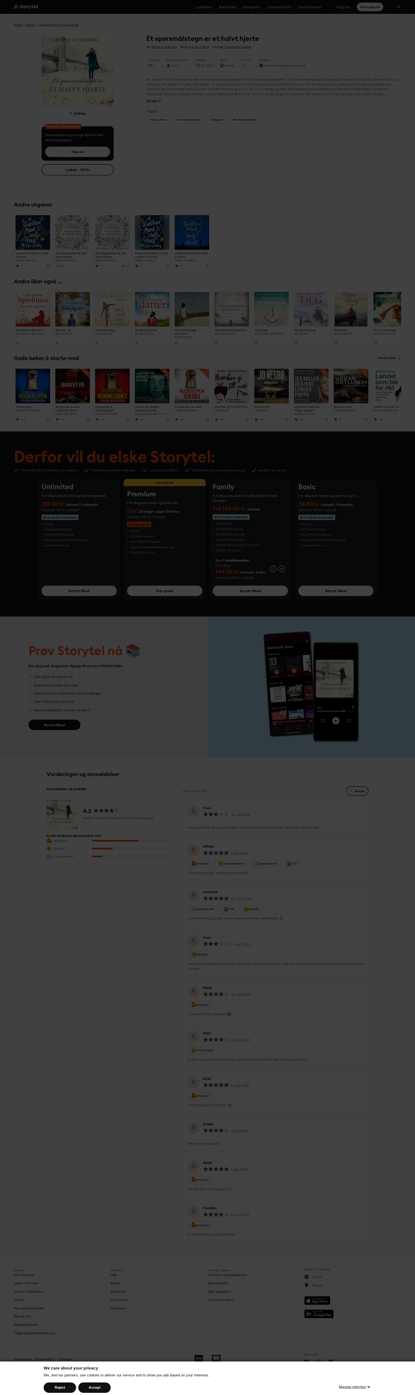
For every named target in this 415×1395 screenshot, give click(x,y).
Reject (60, 1387)
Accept (94, 1387)
